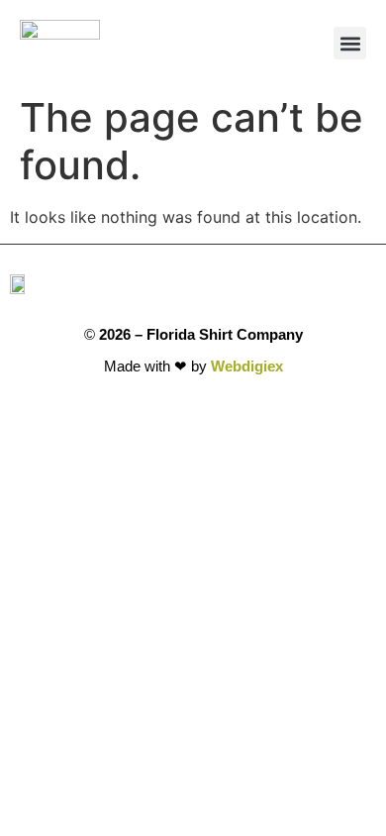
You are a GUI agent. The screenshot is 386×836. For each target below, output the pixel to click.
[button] (350, 43)
